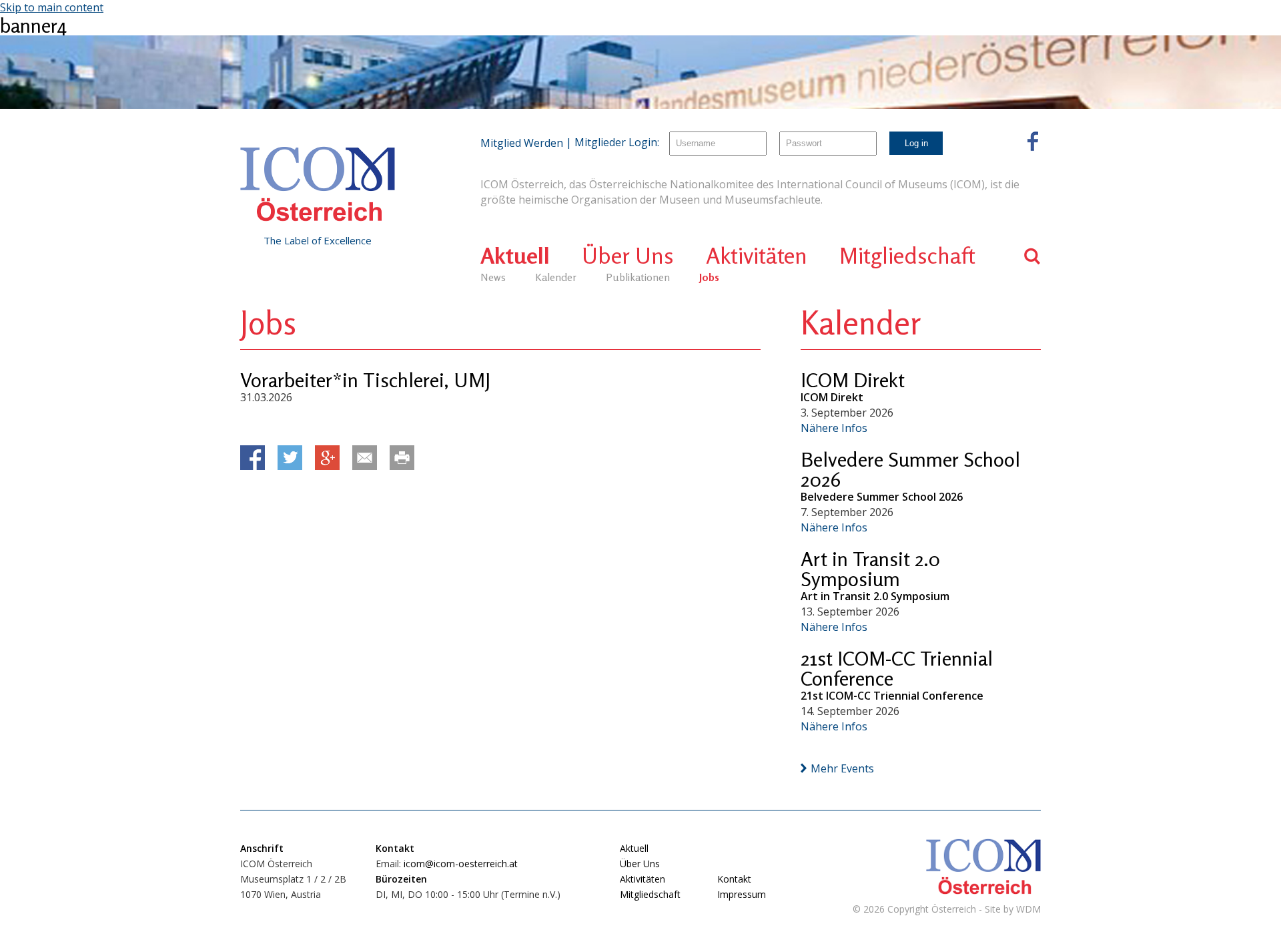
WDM (1028, 909)
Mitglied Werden (521, 143)
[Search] (1032, 256)
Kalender (555, 277)
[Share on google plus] (327, 457)
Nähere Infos (834, 428)
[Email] (364, 457)
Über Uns (628, 255)
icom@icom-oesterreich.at (461, 863)
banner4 (33, 25)
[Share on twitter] (290, 457)
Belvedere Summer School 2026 (910, 469)
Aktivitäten (756, 255)
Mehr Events (842, 768)
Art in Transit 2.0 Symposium (870, 569)
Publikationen (638, 277)
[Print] (402, 457)
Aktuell (515, 255)
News (493, 277)
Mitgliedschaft (907, 255)
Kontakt (734, 879)
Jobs (709, 277)
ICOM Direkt (853, 380)
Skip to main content (51, 7)
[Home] (317, 184)
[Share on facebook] (252, 457)
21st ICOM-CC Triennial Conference (897, 668)
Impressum (741, 894)
